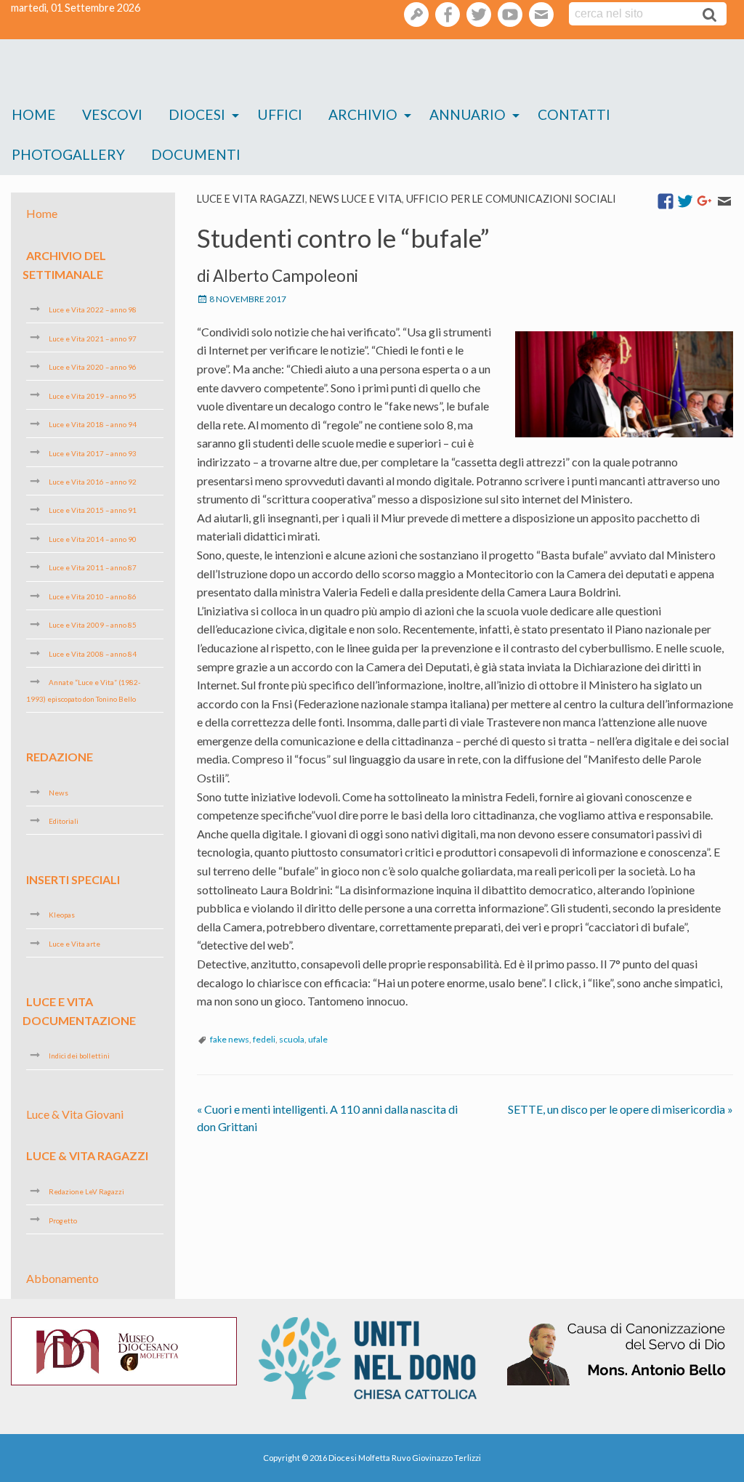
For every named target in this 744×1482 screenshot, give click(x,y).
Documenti (195, 154)
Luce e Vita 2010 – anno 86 (93, 596)
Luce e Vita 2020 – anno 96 (93, 367)
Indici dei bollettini (79, 1055)
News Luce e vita (356, 199)
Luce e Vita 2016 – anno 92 (93, 481)
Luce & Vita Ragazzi (87, 1155)
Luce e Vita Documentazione (79, 1011)
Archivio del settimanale (64, 264)
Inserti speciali (73, 879)
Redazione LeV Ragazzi (86, 1191)
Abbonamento (62, 1278)
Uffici (279, 114)
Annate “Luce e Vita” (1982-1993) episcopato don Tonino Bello (83, 690)
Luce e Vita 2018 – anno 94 (93, 424)
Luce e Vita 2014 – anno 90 (93, 539)
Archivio (362, 114)
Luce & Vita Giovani (75, 1114)
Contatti (574, 114)
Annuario (467, 114)
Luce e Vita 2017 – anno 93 (93, 452)
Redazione (59, 757)
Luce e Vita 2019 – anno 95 (93, 395)
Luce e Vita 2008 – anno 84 (93, 653)
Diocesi (197, 114)
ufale (318, 1039)
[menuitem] (34, 115)
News (58, 792)
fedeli (264, 1039)
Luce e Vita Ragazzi (251, 199)
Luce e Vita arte (74, 943)
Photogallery (68, 154)
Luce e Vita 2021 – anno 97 (93, 337)
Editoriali (63, 821)
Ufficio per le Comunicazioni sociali (511, 199)
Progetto (63, 1219)
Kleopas (62, 914)
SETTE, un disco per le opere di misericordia (620, 1109)
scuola (291, 1039)
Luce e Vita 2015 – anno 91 (93, 510)
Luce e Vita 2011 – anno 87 (93, 567)
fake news (229, 1039)
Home (34, 114)
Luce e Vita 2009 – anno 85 (93, 624)
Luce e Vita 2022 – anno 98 (93, 309)
